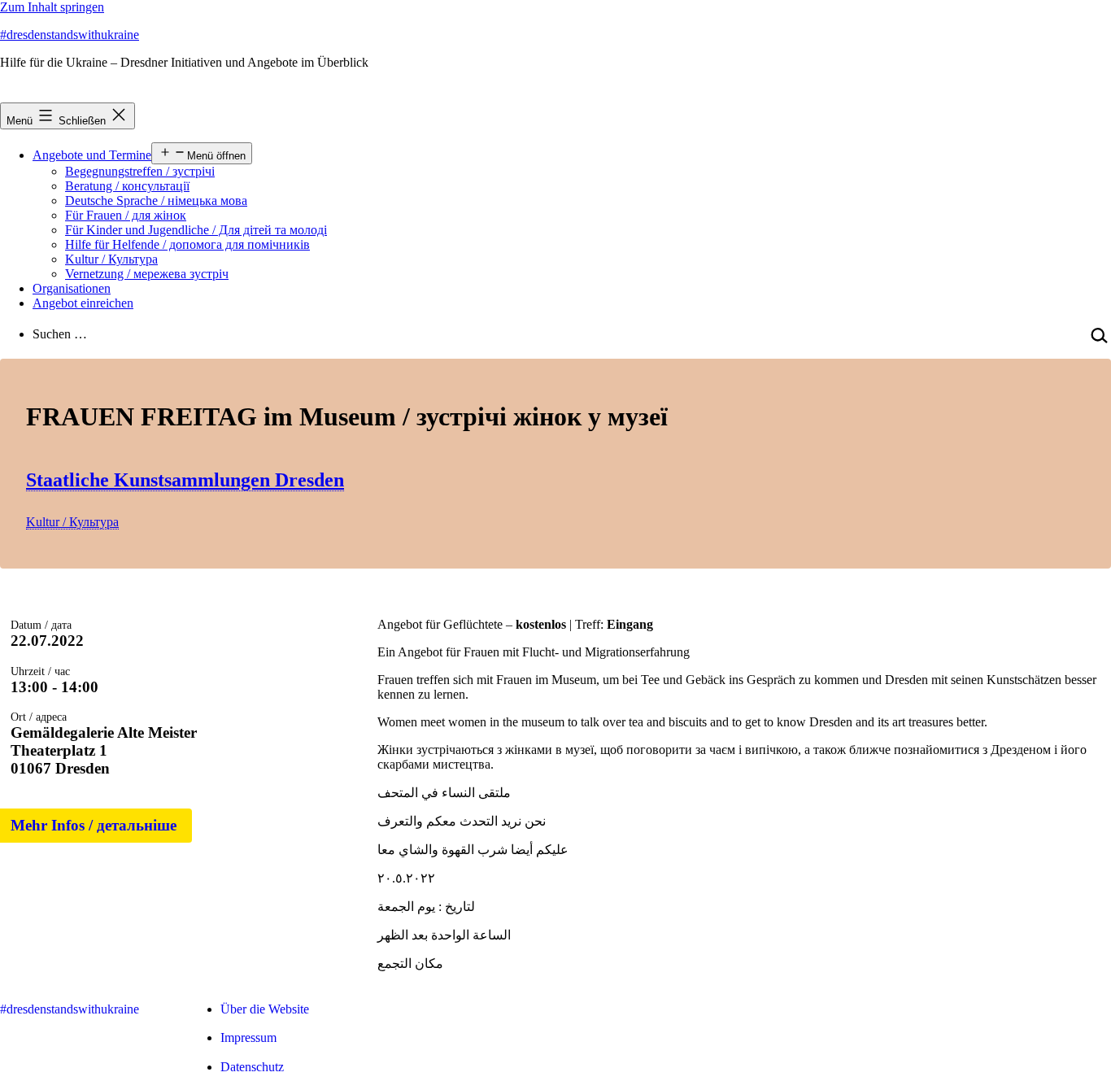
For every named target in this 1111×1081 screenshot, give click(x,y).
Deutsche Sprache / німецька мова (156, 200)
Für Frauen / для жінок (125, 215)
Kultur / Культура (111, 259)
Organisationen (72, 288)
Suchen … (60, 334)
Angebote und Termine (92, 155)
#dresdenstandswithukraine (69, 34)
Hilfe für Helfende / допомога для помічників (187, 244)
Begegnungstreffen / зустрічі (140, 171)
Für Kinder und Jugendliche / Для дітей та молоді (196, 230)
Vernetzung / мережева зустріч (147, 274)
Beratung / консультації (127, 186)
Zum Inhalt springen (52, 7)
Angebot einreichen (83, 303)
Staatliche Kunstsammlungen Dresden (185, 479)
